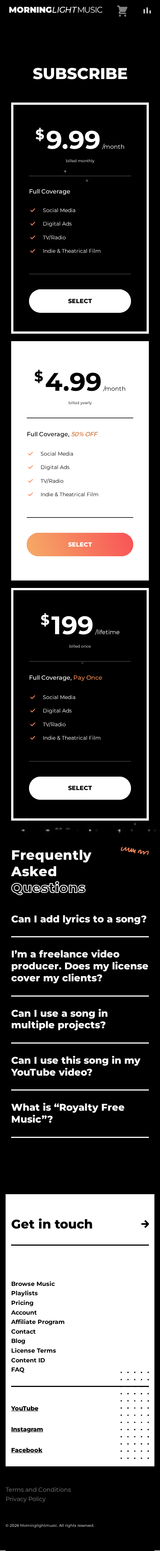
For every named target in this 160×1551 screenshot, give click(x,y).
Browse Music (33, 1283)
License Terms (33, 1350)
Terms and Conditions (38, 1489)
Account (24, 1312)
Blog (18, 1340)
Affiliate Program (38, 1321)
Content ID (28, 1360)
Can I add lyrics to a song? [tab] (79, 919)
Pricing (22, 1302)
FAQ (18, 1369)
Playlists (24, 1293)
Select (80, 301)
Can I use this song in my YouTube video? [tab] (75, 1066)
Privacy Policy (26, 1499)
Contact (23, 1331)
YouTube (24, 1408)
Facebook (26, 1450)
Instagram (27, 1429)
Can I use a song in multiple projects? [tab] (59, 1019)
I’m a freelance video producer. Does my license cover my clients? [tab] (79, 966)
